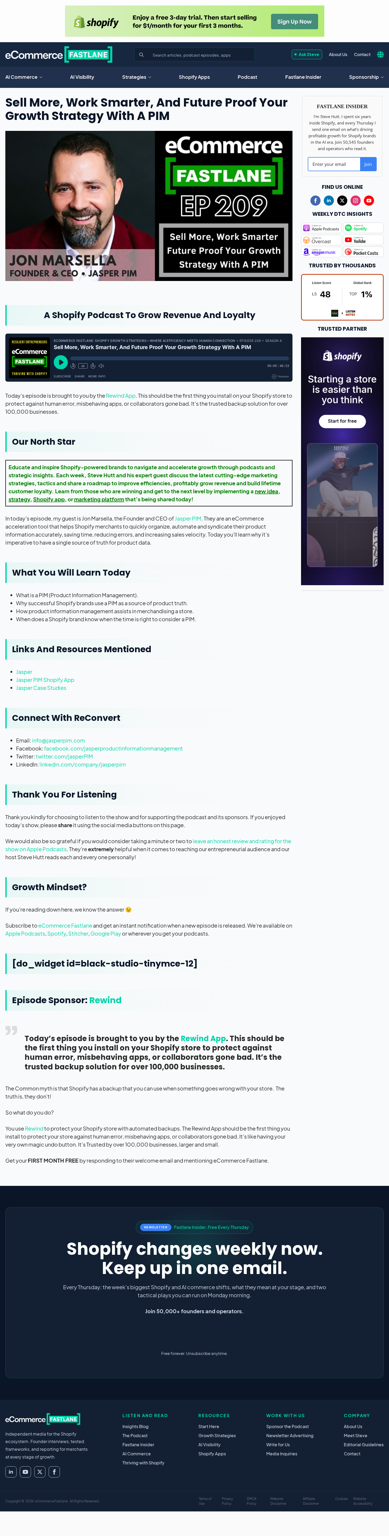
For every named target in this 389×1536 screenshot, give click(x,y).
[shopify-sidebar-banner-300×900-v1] (342, 460)
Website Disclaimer (278, 1501)
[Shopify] (194, 21)
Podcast (247, 77)
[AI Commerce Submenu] (42, 77)
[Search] (141, 55)
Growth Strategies (217, 1435)
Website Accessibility (362, 1501)
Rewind (105, 1000)
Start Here (208, 1426)
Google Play (105, 933)
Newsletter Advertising (290, 1435)
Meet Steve (355, 1435)
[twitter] (342, 201)
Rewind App (121, 395)
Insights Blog (135, 1426)
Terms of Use (205, 1501)
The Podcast (135, 1435)
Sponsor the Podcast (287, 1426)
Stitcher (78, 933)
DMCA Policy (251, 1501)
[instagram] (356, 201)
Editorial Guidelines (364, 1444)
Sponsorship (364, 77)
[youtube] (369, 201)
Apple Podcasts (25, 933)
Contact (362, 54)
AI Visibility (82, 77)
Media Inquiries (281, 1453)
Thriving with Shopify (143, 1462)
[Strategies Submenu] (151, 77)
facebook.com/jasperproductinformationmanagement (113, 748)
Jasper (24, 671)
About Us (338, 54)
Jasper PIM (188, 518)
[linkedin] (329, 201)
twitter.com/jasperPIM (64, 756)
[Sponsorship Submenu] (384, 77)
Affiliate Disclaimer (311, 1501)
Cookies (341, 1499)
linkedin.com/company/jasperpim (83, 764)
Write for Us (278, 1444)
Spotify (56, 933)
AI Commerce (21, 77)
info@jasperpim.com (58, 740)
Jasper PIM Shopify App (45, 679)
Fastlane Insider (303, 77)
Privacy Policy (227, 1501)
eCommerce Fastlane (65, 925)
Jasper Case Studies (41, 687)
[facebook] (315, 201)
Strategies (134, 77)
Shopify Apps (194, 77)
